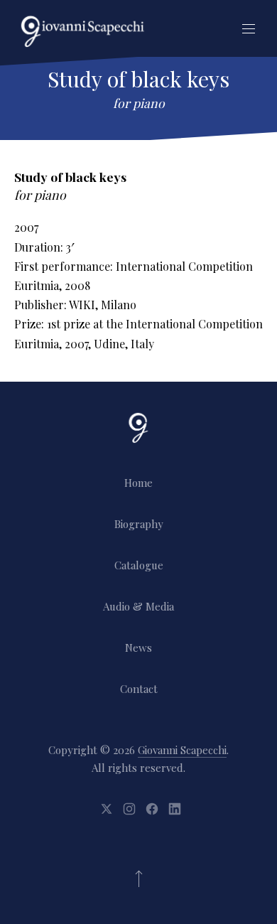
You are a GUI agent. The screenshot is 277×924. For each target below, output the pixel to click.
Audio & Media (138, 606)
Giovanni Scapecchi (182, 750)
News (138, 647)
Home (138, 483)
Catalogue (138, 565)
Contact (139, 689)
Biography (138, 524)
